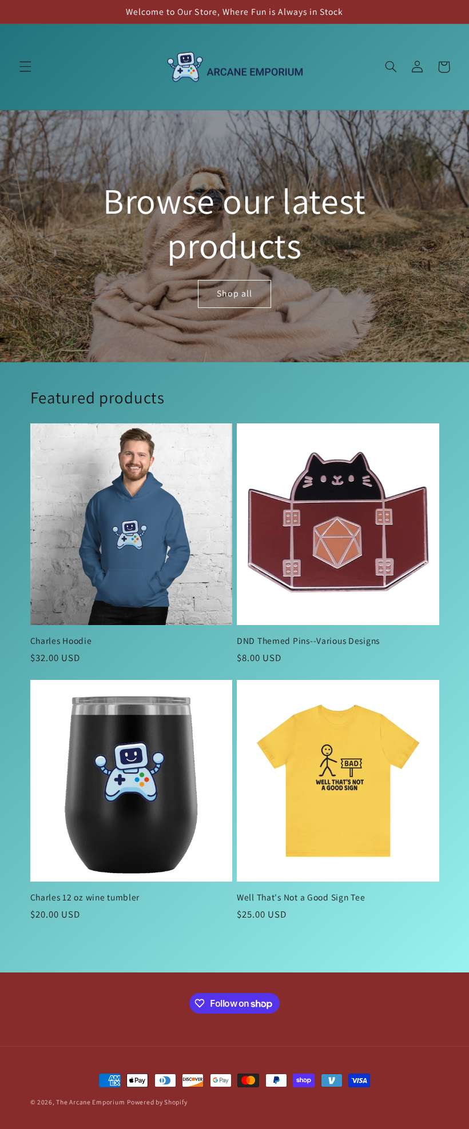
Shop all (234, 293)
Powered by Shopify (157, 1102)
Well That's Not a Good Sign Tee (301, 897)
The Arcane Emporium (90, 1102)
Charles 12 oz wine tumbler (85, 897)
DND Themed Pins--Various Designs (308, 640)
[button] (25, 67)
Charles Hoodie (61, 640)
